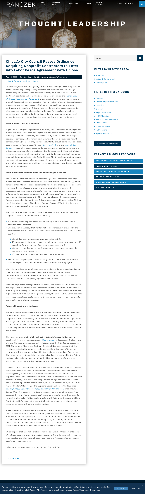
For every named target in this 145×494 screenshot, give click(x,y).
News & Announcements (107, 119)
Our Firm (43, 3)
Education (100, 75)
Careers (99, 98)
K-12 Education (103, 116)
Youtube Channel (104, 187)
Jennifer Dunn (26, 77)
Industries (73, 3)
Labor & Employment (15, 81)
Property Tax (101, 82)
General (99, 109)
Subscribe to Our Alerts (107, 144)
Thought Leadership (100, 3)
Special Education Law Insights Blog (114, 161)
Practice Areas (56, 3)
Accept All (121, 488)
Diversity (100, 105)
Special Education (104, 133)
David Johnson (40, 77)
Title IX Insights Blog (106, 166)
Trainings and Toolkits (107, 177)
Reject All (136, 488)
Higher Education (103, 112)
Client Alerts (101, 122)
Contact (129, 3)
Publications (32, 81)
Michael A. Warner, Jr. (58, 77)
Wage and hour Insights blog (110, 182)
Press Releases (103, 126)
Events (119, 3)
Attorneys (86, 3)
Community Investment (107, 102)
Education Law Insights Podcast (112, 171)
